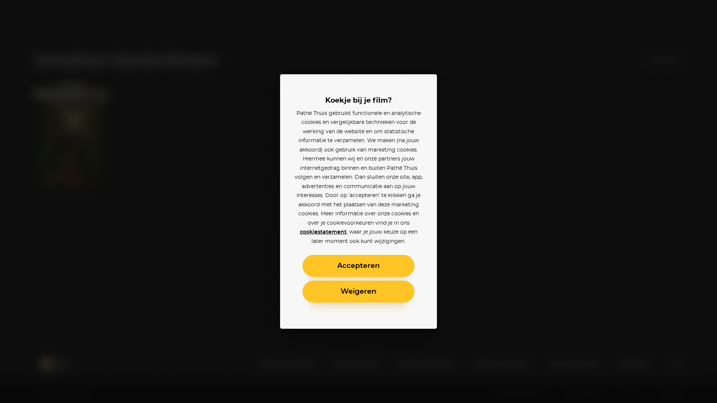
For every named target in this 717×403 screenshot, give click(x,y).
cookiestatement (323, 232)
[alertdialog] (358, 201)
